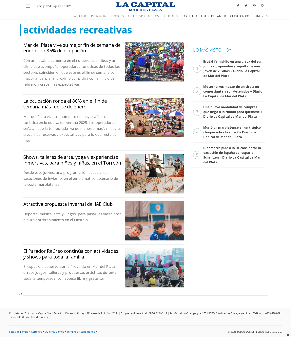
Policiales (170, 16)
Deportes (116, 16)
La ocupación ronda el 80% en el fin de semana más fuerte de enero (65, 104)
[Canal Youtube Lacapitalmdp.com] (254, 5)
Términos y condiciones (81, 331)
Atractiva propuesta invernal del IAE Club (68, 204)
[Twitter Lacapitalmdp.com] (245, 5)
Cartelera (189, 16)
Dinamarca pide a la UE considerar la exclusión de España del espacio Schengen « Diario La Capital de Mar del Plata (228, 155)
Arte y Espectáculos (143, 16)
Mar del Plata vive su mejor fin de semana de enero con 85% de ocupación (72, 48)
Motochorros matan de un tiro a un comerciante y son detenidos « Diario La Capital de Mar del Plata (229, 91)
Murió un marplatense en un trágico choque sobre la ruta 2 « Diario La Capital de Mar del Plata (228, 132)
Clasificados (240, 16)
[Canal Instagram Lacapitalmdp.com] (262, 5)
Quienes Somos (54, 331)
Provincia (98, 16)
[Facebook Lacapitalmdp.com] (238, 5)
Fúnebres (260, 16)
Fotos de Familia (213, 16)
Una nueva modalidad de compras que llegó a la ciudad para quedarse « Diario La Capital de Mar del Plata (229, 112)
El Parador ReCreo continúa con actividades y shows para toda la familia (70, 254)
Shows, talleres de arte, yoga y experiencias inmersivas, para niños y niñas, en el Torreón (72, 160)
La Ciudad (79, 16)
